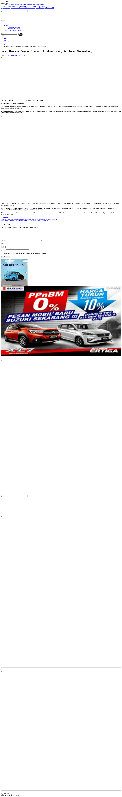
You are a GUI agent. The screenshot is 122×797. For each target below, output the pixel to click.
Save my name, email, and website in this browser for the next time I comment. (25, 253)
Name (3, 243)
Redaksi (6, 25)
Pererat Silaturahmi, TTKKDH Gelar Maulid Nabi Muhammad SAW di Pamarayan (24, 6)
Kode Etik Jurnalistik (14, 27)
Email (3, 247)
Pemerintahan (4, 217)
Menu (2, 20)
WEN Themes (15, 795)
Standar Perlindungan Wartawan (13, 30)
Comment (4, 240)
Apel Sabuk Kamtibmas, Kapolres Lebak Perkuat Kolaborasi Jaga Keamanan (22, 4)
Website (3, 250)
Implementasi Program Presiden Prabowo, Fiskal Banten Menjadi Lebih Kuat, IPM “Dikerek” (27, 8)
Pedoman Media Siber (14, 28)
